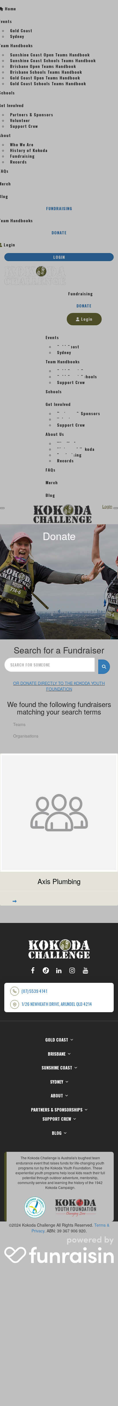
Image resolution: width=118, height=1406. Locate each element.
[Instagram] (72, 970)
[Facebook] (33, 970)
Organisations (25, 736)
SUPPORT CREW (56, 1119)
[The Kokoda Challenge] (59, 948)
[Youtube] (85, 970)
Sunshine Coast (57, 1067)
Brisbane (57, 1053)
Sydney (56, 1081)
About (57, 1095)
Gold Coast (56, 1039)
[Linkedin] (59, 970)
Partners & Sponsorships (56, 1109)
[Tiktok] (46, 970)
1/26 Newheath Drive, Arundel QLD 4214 (56, 1004)
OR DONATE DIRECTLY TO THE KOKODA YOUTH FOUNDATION (59, 686)
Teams (19, 724)
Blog (57, 1133)
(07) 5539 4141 (34, 991)
